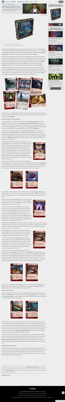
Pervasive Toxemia (38, 286)
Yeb (14, 164)
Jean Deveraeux (13, 252)
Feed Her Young (25, 155)
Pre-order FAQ (40, 393)
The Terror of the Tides (16, 255)
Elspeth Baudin (43, 162)
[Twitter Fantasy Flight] (31, 389)
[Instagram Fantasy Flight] (32, 389)
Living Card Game (9, 370)
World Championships (59, 30)
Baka (3, 253)
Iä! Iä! (7, 232)
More (35, 2)
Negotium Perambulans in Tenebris (23, 330)
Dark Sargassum (32, 294)
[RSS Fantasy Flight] (35, 389)
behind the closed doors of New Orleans (29, 123)
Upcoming (20, 2)
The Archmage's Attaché (32, 126)
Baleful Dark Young (9, 296)
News (7, 2)
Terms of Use (30, 393)
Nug (31, 157)
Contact (43, 391)
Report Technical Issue (60, 401)
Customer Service (26, 391)
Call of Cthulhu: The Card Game (32, 367)
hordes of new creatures (33, 121)
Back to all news (6, 375)
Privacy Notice (21, 393)
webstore (35, 54)
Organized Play (60, 44)
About (27, 2)
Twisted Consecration (39, 191)
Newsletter (44, 393)
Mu (4, 244)
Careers (32, 391)
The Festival (14, 157)
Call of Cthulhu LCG (11, 4)
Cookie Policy (25, 393)
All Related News (55, 88)
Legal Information (35, 393)
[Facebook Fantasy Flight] (29, 389)
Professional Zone (38, 391)
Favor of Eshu (6, 141)
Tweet (46, 14)
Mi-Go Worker (30, 252)
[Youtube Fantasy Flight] (34, 389)
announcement (36, 128)
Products (13, 2)
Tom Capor (11, 126)
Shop (31, 2)
